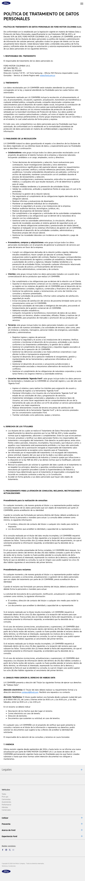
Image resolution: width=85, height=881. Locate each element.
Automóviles (6, 802)
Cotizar (5, 818)
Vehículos (6, 789)
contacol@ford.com (30, 692)
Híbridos (5, 807)
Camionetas (6, 799)
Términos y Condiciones (8, 866)
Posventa (6, 824)
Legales (7, 769)
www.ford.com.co (47, 75)
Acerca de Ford (8, 830)
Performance (6, 805)
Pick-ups (5, 797)
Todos (4, 794)
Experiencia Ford (9, 836)
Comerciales (6, 810)
